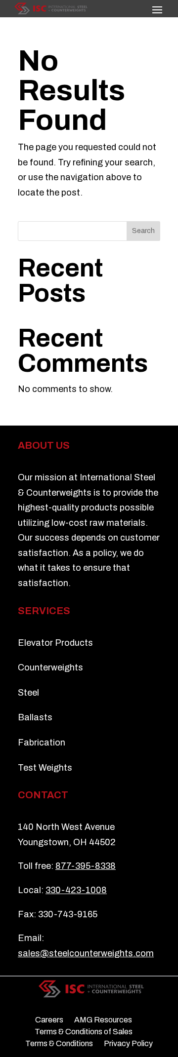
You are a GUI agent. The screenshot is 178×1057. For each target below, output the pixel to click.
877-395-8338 (85, 866)
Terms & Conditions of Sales (84, 1031)
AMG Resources (103, 1020)
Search (143, 231)
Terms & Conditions (59, 1043)
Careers (49, 1020)
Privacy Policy (128, 1043)
